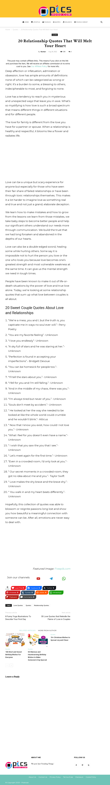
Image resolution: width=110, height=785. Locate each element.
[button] (101, 22)
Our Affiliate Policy (39, 66)
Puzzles (47, 22)
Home (26, 22)
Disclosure (79, 777)
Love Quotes (18, 605)
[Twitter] (88, 765)
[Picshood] (55, 8)
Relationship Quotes (41, 605)
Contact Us (42, 777)
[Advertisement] (37, 160)
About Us (32, 777)
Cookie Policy (91, 777)
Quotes (57, 22)
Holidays (68, 22)
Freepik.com (62, 568)
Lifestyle (36, 22)
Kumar (43, 52)
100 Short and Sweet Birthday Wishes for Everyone (13, 654)
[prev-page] (7, 665)
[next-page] (11, 665)
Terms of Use (68, 777)
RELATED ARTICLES (27, 630)
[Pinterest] (82, 765)
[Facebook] (76, 765)
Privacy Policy (55, 777)
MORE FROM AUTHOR (47, 630)
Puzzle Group (81, 22)
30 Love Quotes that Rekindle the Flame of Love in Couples (55, 617)
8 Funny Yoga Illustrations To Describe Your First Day (18, 617)
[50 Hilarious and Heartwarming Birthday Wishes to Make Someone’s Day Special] (38, 640)
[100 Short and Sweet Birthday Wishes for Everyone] (15, 640)
